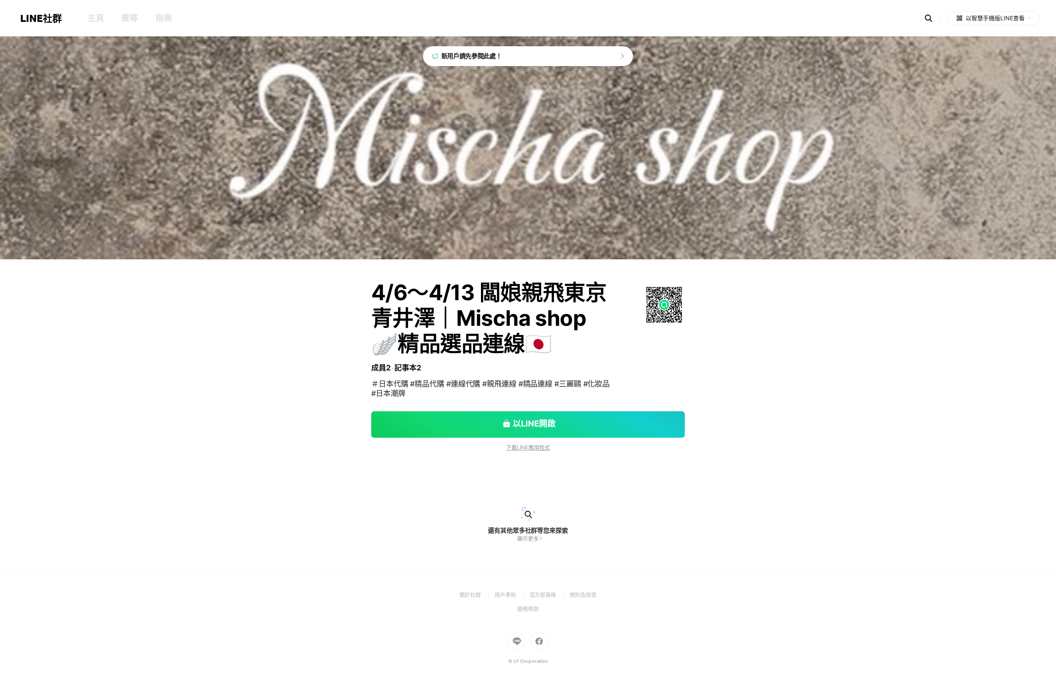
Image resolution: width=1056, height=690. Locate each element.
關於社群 (477, 594)
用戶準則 (512, 594)
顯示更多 (528, 538)
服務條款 (528, 608)
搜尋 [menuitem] (129, 18)
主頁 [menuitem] (95, 18)
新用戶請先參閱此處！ (471, 56)
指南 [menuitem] (164, 18)
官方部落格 (550, 594)
